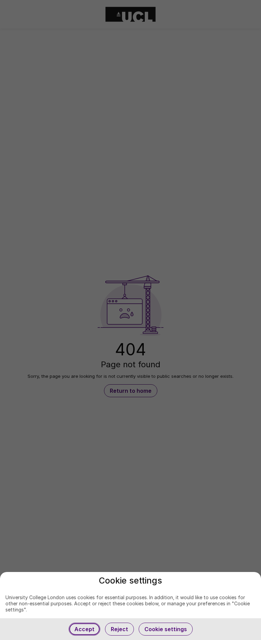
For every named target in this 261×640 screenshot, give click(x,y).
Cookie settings (165, 629)
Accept (84, 629)
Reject (119, 629)
